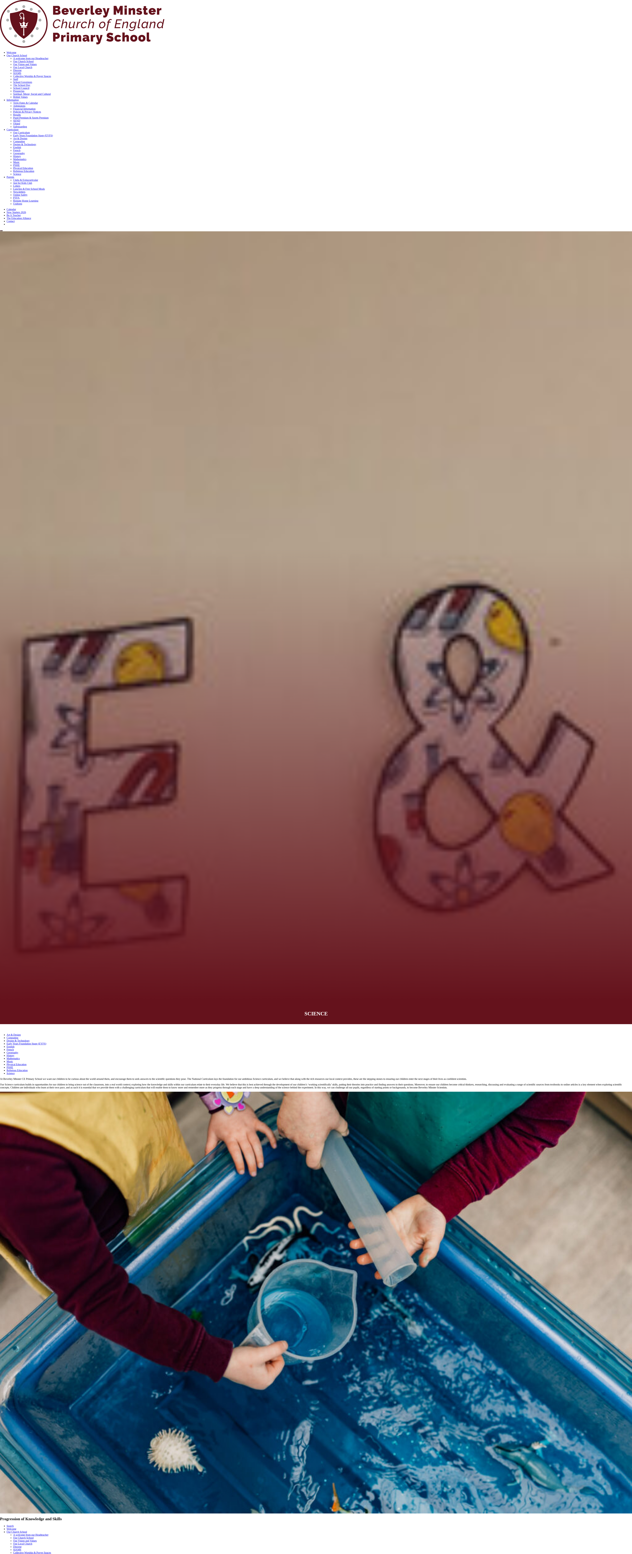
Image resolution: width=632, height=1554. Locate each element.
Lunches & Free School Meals (29, 188)
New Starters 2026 (16, 212)
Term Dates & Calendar (25, 102)
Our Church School (17, 55)
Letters (16, 186)
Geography (19, 153)
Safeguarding (20, 126)
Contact (11, 221)
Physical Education (23, 168)
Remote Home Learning (25, 200)
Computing (19, 141)
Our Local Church (22, 67)
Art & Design (20, 138)
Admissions (19, 105)
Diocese (17, 70)
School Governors (22, 82)
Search (10, 1526)
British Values (20, 97)
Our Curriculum (21, 132)
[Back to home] (82, 46)
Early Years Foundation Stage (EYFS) (33, 135)
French (16, 150)
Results (17, 114)
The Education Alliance (19, 218)
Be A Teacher (14, 215)
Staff (15, 79)
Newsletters (19, 191)
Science (17, 174)
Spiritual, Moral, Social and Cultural (32, 94)
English (17, 147)
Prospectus (18, 91)
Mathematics (19, 159)
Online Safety (20, 194)
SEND (16, 120)
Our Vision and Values (25, 64)
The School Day (21, 85)
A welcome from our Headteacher (30, 58)
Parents (10, 177)
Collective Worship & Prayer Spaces (32, 76)
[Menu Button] (1, 230)
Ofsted (16, 123)
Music (16, 162)
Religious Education (23, 171)
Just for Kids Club (22, 183)
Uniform (17, 203)
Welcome (11, 52)
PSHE (16, 165)
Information (13, 100)
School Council (21, 88)
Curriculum (12, 129)
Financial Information (24, 108)
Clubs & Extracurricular (25, 180)
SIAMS (17, 73)
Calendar (11, 209)
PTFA (16, 197)
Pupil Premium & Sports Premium (31, 117)
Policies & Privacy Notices (27, 111)
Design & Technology (24, 144)
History (17, 156)
